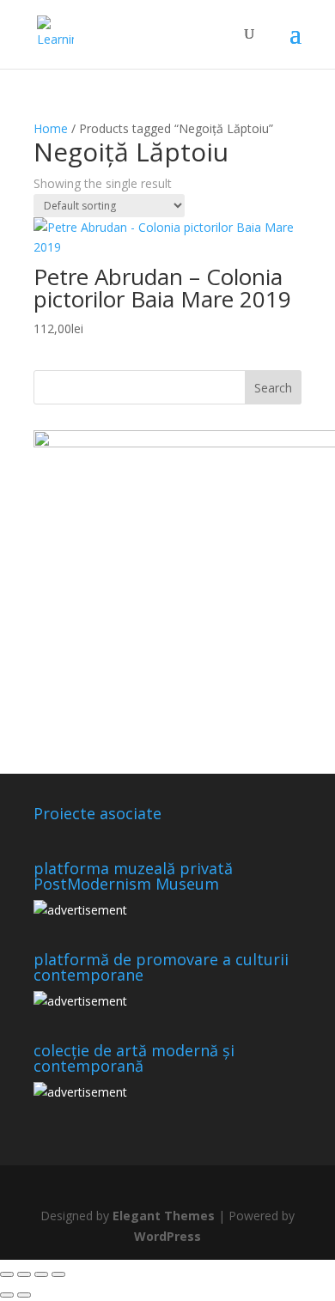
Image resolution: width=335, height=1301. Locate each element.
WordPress (167, 1236)
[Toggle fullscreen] (24, 1274)
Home (51, 128)
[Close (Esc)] (58, 1274)
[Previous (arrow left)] (7, 1295)
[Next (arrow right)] (24, 1295)
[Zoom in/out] (7, 1274)
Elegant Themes (164, 1215)
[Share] (41, 1274)
